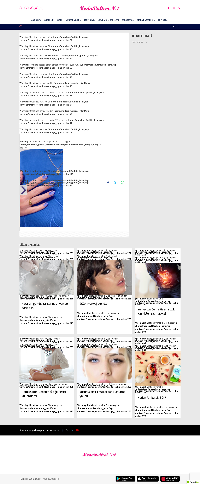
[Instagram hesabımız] (31, 8)
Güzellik (49, 20)
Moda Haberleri (145, 20)
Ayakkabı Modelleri (108, 20)
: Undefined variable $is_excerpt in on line (46, 313)
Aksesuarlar (72, 20)
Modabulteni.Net (51, 478)
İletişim (162, 20)
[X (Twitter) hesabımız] (26, 8)
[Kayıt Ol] (168, 8)
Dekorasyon (128, 20)
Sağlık (60, 20)
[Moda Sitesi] (100, 13)
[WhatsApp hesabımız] (41, 8)
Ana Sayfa (36, 20)
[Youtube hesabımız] (36, 8)
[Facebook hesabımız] (22, 8)
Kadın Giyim (89, 20)
